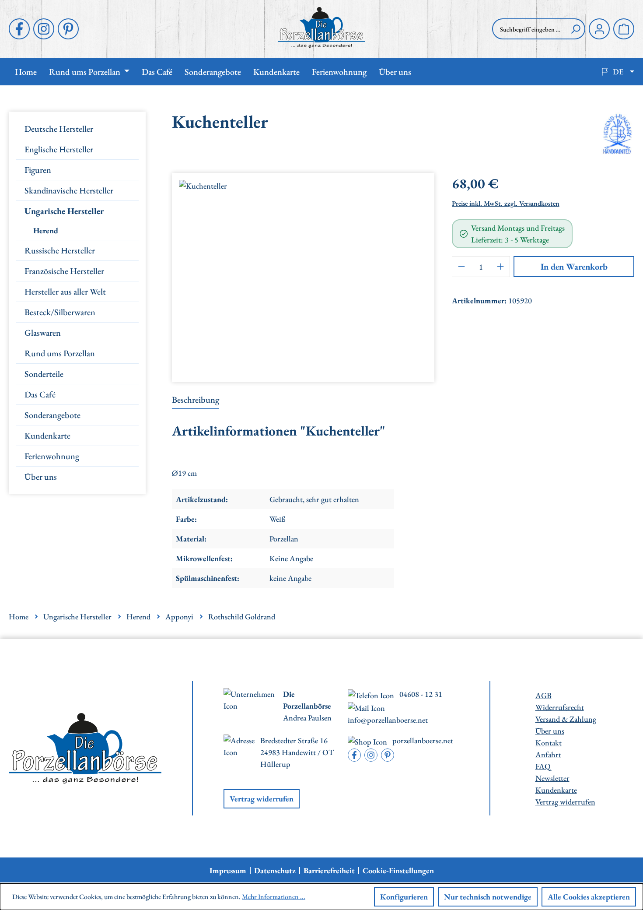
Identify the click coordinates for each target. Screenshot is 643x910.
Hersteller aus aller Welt (65, 291)
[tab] (195, 400)
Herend (45, 230)
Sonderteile (43, 373)
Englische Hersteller (58, 149)
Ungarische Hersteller (64, 211)
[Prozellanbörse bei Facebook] (19, 28)
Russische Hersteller (59, 250)
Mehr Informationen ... (273, 896)
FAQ (543, 766)
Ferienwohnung (51, 456)
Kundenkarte (47, 435)
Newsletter (552, 778)
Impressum (228, 870)
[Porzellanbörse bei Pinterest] (68, 28)
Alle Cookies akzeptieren (589, 897)
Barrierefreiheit (329, 870)
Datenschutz (275, 870)
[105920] (303, 274)
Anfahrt (548, 754)
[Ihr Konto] (599, 28)
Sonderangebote (52, 415)
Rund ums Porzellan (59, 353)
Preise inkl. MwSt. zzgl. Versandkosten (505, 203)
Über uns (40, 476)
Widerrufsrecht (559, 707)
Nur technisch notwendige (487, 897)
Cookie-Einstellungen (398, 870)
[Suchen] (575, 28)
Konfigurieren (404, 897)
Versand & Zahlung (565, 719)
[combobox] (529, 28)
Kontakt (548, 743)
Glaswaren (42, 332)
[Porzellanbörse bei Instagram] (43, 28)
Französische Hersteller (64, 271)
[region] (303, 274)
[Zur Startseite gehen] (321, 27)
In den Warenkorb (574, 266)
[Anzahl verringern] (461, 266)
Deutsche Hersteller (58, 128)
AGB (543, 695)
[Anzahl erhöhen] (500, 266)
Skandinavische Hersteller (68, 190)
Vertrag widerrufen (262, 799)
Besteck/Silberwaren (59, 312)
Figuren (37, 170)
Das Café (40, 394)
